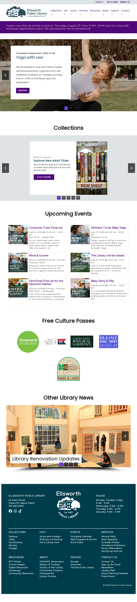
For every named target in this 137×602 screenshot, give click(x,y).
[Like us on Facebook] (11, 511)
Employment (47, 573)
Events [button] (74, 10)
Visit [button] (66, 10)
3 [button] (70, 108)
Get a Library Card (49, 542)
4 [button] (75, 108)
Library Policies (48, 576)
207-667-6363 (16, 506)
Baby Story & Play (102, 280)
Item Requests (109, 539)
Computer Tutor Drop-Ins (46, 227)
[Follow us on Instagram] (16, 511)
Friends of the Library (82, 567)
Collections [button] (56, 10)
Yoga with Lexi (29, 57)
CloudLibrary (16, 542)
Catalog (13, 536)
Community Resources (21, 573)
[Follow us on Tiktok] (20, 511)
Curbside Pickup (110, 542)
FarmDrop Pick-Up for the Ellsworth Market (46, 282)
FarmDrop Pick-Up (111, 551)
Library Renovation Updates (46, 458)
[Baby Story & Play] (80, 287)
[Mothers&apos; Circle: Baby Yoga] (80, 234)
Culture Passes (17, 564)
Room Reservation (111, 548)
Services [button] (83, 10)
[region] (68, 75)
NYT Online (15, 561)
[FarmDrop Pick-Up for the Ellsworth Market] (18, 287)
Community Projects (51, 570)
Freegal (13, 548)
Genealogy (14, 570)
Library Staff (108, 570)
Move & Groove (38, 255)
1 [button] (61, 108)
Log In (99, 2)
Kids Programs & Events (84, 539)
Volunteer (76, 564)
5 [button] (78, 198)
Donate (75, 561)
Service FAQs (108, 536)
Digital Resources (18, 567)
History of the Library (51, 567)
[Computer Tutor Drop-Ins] (18, 234)
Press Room (108, 576)
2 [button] (66, 108)
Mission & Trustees (50, 564)
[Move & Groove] (18, 262)
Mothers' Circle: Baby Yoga (108, 227)
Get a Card (112, 2)
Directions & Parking (51, 539)
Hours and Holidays (50, 536)
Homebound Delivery (113, 545)
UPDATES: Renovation (52, 561)
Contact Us (107, 561)
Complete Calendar (81, 536)
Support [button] (115, 10)
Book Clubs (77, 542)
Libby (12, 539)
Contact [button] (125, 10)
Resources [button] (95, 10)
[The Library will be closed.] (80, 262)
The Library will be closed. (108, 255)
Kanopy (13, 545)
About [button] (105, 10)
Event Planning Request (114, 573)
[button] (5, 75)
